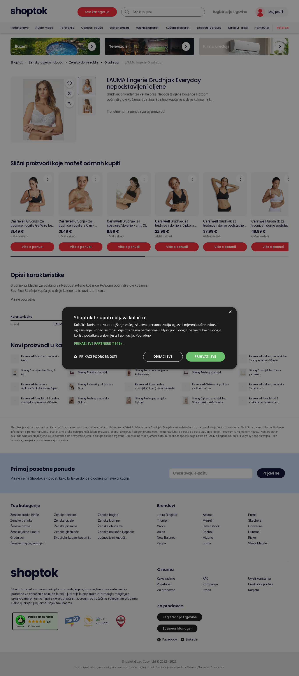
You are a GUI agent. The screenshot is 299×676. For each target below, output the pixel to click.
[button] (149, 343)
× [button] (230, 312)
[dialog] (149, 338)
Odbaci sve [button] (162, 356)
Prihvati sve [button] (205, 356)
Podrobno (143, 335)
